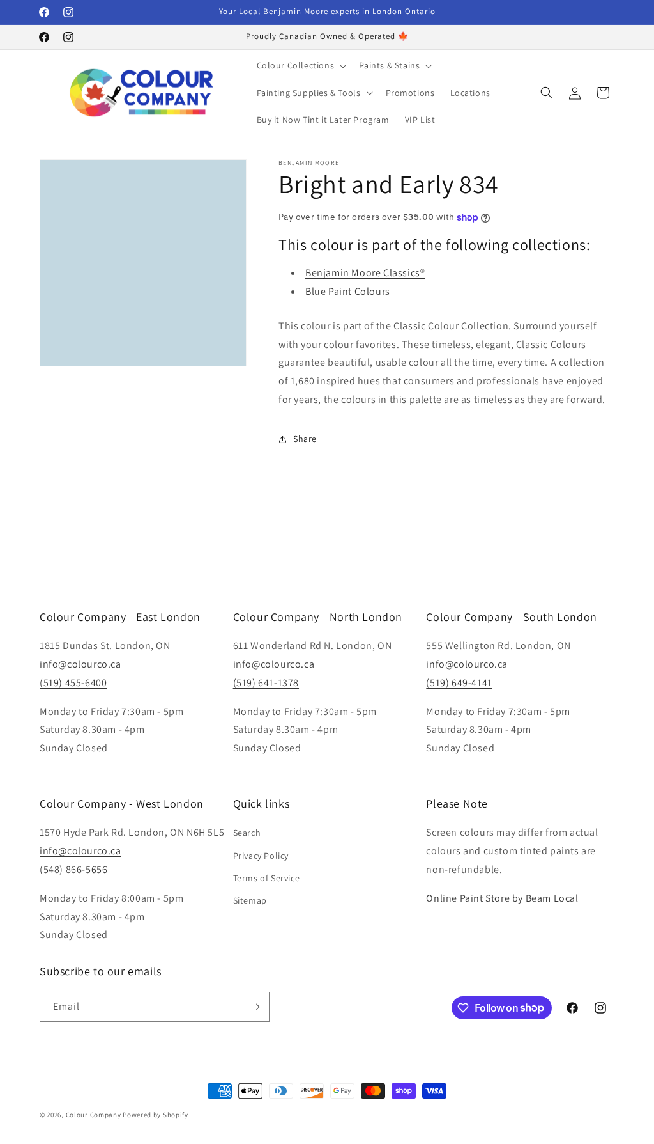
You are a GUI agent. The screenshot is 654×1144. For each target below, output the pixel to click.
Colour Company (94, 1114)
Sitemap (250, 900)
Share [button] (305, 438)
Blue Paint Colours (347, 291)
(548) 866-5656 (73, 869)
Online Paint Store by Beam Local (502, 898)
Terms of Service (266, 878)
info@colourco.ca (80, 664)
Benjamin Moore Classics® (365, 272)
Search (247, 832)
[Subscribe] (255, 1007)
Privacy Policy (261, 855)
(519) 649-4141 (459, 682)
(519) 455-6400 (73, 682)
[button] (300, 65)
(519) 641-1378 (266, 682)
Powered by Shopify (155, 1114)
